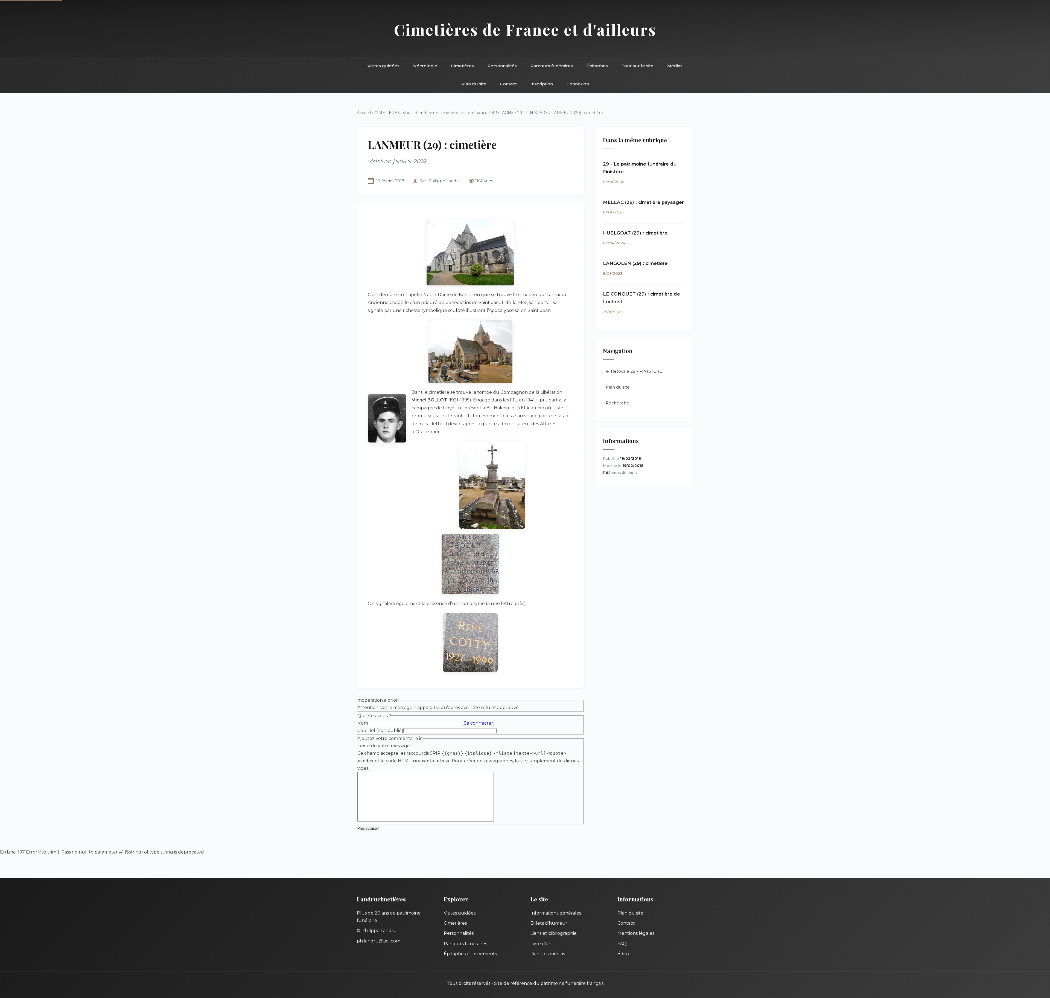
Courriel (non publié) (380, 730)
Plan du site (473, 83)
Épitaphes (597, 65)
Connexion (578, 83)
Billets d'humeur (548, 923)
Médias (674, 65)
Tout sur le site (638, 65)
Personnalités (502, 65)
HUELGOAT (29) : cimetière (635, 233)
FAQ (622, 943)
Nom (362, 723)
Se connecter (478, 723)
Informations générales (555, 913)
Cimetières (462, 65)
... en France (476, 112)
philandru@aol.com (378, 941)
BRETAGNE (502, 112)
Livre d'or (540, 943)
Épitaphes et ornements (470, 953)
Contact (508, 83)
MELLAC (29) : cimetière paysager (643, 202)
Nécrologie (425, 65)
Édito (623, 953)
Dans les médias (547, 953)
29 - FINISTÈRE (532, 112)
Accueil (364, 112)
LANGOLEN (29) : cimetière (635, 263)
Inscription (541, 83)
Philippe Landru (444, 180)
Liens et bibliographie (553, 933)
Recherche (617, 403)
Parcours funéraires (551, 65)
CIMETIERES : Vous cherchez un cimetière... (417, 112)
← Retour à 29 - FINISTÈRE (634, 371)
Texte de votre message (383, 745)
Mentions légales (635, 933)
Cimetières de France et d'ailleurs (525, 29)
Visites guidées (383, 65)
